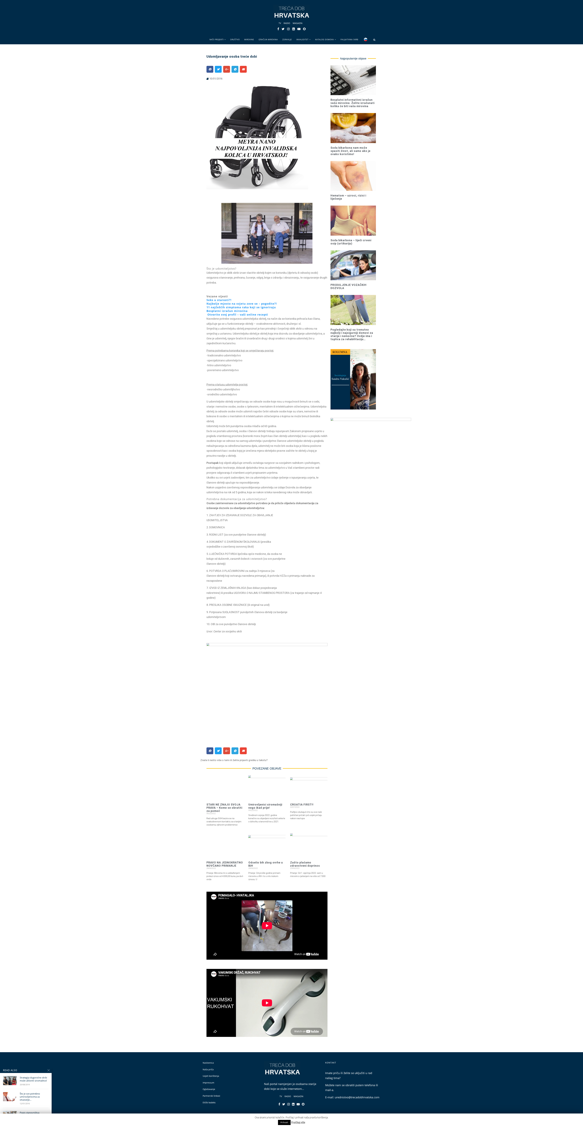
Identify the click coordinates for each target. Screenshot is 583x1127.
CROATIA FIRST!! (302, 804)
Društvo (235, 39)
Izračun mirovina (268, 39)
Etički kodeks (209, 1102)
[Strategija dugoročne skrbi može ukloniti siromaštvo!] (10, 1080)
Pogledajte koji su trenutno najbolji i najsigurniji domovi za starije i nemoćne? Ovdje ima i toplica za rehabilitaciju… (352, 334)
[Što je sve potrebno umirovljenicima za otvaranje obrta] (10, 1096)
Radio (287, 23)
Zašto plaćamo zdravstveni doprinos (305, 864)
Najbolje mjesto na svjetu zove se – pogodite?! (241, 303)
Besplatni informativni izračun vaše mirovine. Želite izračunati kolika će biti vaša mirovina (353, 103)
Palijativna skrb (349, 39)
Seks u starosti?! (218, 300)
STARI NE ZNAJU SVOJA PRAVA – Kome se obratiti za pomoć (224, 807)
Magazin (297, 23)
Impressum (208, 1082)
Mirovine (249, 39)
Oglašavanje (209, 1089)
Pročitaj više (298, 1122)
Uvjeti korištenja (211, 1076)
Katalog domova (324, 39)
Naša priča (208, 1069)
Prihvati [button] (284, 1122)
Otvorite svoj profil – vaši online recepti (237, 314)
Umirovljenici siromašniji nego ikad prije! (265, 806)
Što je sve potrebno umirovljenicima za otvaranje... (30, 1096)
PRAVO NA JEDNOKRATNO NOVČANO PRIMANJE (224, 864)
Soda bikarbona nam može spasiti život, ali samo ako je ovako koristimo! (350, 151)
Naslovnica (208, 1062)
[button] (234, 760)
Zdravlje (287, 39)
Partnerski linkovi (211, 1095)
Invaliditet (302, 39)
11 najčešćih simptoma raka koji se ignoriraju (241, 307)
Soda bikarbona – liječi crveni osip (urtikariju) (351, 242)
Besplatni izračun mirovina (227, 311)
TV (280, 23)
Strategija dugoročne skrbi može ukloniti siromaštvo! (33, 1079)
